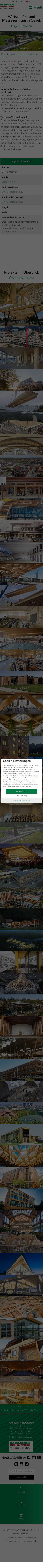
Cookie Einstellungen (21, 796)
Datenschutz (17, 800)
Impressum (26, 800)
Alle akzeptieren (21, 791)
